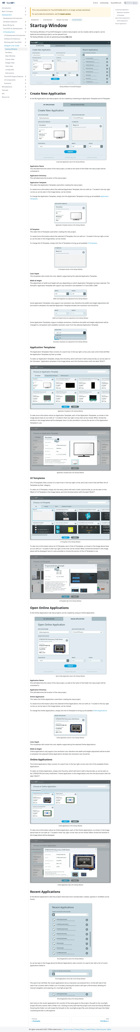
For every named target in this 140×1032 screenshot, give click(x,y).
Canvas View (9, 59)
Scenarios (7, 83)
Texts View (9, 66)
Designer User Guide (11, 46)
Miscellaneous (7, 87)
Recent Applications (120, 23)
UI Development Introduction (14, 35)
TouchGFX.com (116, 3)
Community (104, 3)
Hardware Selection (10, 22)
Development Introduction (12, 18)
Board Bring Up (8, 25)
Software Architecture (12, 39)
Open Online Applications (122, 18)
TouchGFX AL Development (12, 28)
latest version (65, 14)
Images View (9, 63)
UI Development (9, 32)
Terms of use (68, 1029)
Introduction (6, 8)
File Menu (8, 52)
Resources (5, 97)
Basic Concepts (7, 11)
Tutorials (5, 90)
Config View (9, 70)
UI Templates (92, 243)
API (3, 94)
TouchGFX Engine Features (13, 76)
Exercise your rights (104, 1029)
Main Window (10, 56)
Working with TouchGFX (12, 42)
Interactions (9, 73)
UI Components (10, 80)
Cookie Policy (90, 1029)
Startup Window (11, 49)
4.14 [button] (94, 3)
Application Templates (123, 12)
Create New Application (122, 10)
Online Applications (100, 711)
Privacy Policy (79, 1029)
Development (7, 15)
